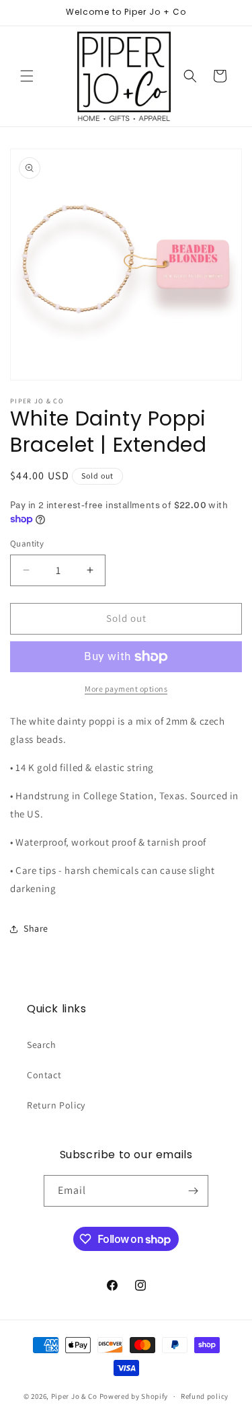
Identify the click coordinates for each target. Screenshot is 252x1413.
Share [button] (36, 928)
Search (41, 1045)
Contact (44, 1075)
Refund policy (204, 1396)
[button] (27, 76)
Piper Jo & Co (74, 1396)
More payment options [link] (126, 689)
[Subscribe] (193, 1191)
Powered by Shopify (134, 1396)
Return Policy (56, 1105)
